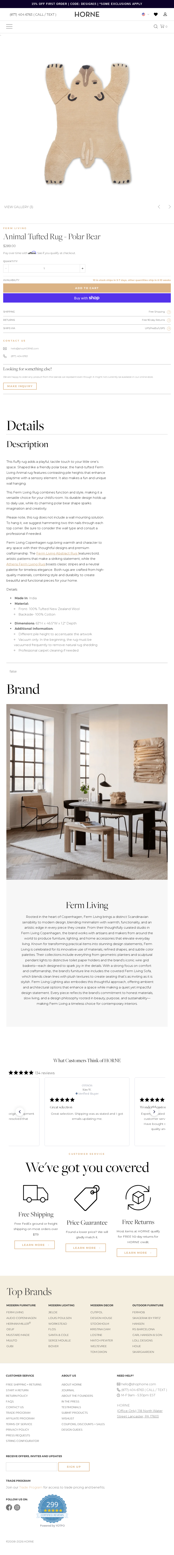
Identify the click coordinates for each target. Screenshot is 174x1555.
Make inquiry (20, 386)
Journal (68, 1390)
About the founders (77, 1395)
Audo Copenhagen (21, 1318)
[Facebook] (9, 1509)
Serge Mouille (59, 1340)
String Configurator (22, 1440)
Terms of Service (19, 1424)
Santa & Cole (58, 1335)
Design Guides (72, 1429)
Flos (52, 1329)
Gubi (9, 1346)
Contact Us (15, 1407)
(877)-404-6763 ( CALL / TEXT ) (144, 1390)
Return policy (17, 1395)
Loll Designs (142, 1340)
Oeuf (10, 1329)
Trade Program (18, 1412)
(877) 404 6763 (19, 356)
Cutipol (96, 1312)
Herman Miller (18, 1323)
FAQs (10, 1401)
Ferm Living (15, 228)
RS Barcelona (143, 1329)
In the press (70, 1401)
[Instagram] (17, 1509)
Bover (53, 1346)
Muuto (11, 1340)
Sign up (74, 1466)
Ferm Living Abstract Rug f (57, 553)
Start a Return (17, 1390)
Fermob (138, 1312)
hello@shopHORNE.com (25, 348)
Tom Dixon (98, 1352)
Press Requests (18, 1435)
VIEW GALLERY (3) (18, 207)
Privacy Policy (17, 1429)
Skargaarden (143, 1352)
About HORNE (72, 1384)
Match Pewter (101, 1340)
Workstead (57, 1323)
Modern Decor (101, 1305)
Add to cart (87, 288)
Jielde (53, 1312)
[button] (19, 1112)
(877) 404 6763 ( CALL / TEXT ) (33, 14)
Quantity (10, 261)
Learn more (34, 1245)
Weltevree (98, 1346)
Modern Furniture (21, 1305)
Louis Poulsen (60, 1318)
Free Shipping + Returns (24, 1384)
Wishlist (68, 1418)
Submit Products (75, 1412)
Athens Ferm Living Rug (26, 564)
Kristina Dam (100, 1329)
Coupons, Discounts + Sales (83, 1424)
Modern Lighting (61, 1305)
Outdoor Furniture (147, 1305)
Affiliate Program (20, 1418)
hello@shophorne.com (138, 1384)
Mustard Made (18, 1335)
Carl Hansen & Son (147, 1335)
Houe (136, 1346)
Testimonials (71, 1407)
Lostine (96, 1335)
